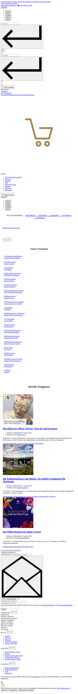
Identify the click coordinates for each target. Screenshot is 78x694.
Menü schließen (9, 87)
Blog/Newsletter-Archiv (12, 652)
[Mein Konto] (1, 84)
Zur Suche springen (24, 2)
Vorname (4, 601)
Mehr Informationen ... (64, 688)
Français (8, 17)
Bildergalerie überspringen (11, 228)
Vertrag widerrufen (11, 643)
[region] (39, 234)
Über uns (8, 638)
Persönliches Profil (13, 95)
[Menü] (3, 50)
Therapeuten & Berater (12, 657)
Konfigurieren (13, 690)
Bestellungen (30, 95)
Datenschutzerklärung (12, 668)
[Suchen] (22, 37)
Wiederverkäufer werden (13, 659)
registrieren (7, 93)
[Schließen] (1, 692)
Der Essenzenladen (23, 538)
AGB (6, 671)
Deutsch (8, 11)
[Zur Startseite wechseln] (9, 3)
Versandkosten (35, 677)
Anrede (3, 599)
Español (8, 15)
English (8, 13)
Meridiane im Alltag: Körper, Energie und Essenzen (30, 428)
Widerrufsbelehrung (11, 669)
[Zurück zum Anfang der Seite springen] (3, 685)
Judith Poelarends (22, 488)
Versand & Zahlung (11, 642)
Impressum (8, 673)
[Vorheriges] (5, 239)
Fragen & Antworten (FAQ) (14, 655)
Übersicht (4, 95)
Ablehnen (4, 690)
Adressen (23, 95)
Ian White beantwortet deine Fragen (22, 531)
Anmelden (4, 91)
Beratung (8, 640)
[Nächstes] (9, 239)
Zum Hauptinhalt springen (9, 2)
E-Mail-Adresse (6, 554)
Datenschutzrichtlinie (48, 605)
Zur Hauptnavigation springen (40, 2)
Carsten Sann (21, 435)
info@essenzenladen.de (8, 5)
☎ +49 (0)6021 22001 (24, 5)
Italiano (8, 20)
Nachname (4, 603)
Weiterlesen (23, 443)
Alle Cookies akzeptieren (26, 690)
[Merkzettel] (2, 82)
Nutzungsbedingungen (65, 605)
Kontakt (7, 636)
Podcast (7, 654)
